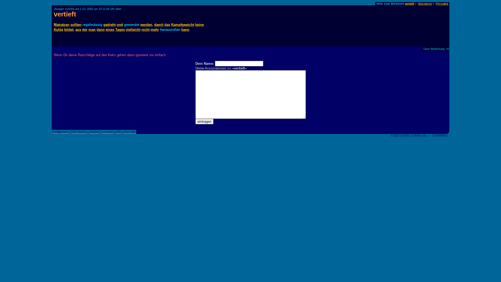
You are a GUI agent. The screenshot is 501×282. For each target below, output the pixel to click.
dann (101, 30)
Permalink (442, 3)
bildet (68, 30)
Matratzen (61, 25)
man (92, 30)
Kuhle (58, 30)
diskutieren (425, 3)
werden (146, 25)
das (167, 25)
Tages (120, 30)
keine (199, 25)
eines (110, 30)
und (120, 25)
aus (78, 30)
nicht (145, 30)
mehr (155, 30)
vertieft (409, 3)
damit (158, 25)
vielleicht (133, 30)
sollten (75, 25)
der (84, 30)
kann (185, 30)
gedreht (109, 25)
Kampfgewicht (182, 25)
